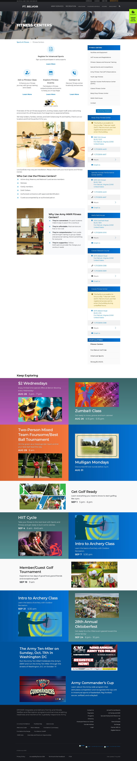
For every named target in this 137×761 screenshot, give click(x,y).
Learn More (50, 64)
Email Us (97, 165)
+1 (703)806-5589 (100, 271)
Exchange (117, 724)
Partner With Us (115, 727)
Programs (91, 716)
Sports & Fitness (23, 42)
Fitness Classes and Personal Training (103, 62)
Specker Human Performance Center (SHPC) (103, 82)
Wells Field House (96, 98)
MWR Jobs (20, 735)
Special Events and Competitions (101, 67)
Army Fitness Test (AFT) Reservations (103, 72)
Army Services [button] (57, 6)
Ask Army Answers (104, 111)
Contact (93, 103)
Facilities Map (38, 724)
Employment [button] (113, 6)
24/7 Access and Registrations (100, 57)
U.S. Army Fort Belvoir (23, 724)
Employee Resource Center (85, 721)
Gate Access (50, 724)
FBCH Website (35, 727)
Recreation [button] (71, 6)
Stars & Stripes (115, 721)
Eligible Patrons (115, 730)
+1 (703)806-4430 (100, 149)
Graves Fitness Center (97, 88)
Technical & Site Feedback (57, 756)
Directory (91, 718)
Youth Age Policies (96, 77)
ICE (119, 718)
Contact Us (90, 710)
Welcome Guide (22, 727)
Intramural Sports (97, 356)
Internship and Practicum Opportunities (39, 735)
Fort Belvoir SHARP (40, 731)
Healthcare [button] (81, 6)
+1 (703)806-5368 (100, 266)
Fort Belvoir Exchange (23, 731)
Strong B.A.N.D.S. (96, 362)
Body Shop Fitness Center (99, 93)
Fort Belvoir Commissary (51, 727)
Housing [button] (104, 6)
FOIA (70, 756)
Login (92, 727)
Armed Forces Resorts (113, 710)
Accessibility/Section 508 (37, 756)
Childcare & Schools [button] (93, 6)
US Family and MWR (114, 713)
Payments (91, 713)
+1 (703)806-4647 (100, 154)
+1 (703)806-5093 (100, 232)
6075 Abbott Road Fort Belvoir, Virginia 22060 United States (104, 258)
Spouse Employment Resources (110, 716)
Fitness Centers (95, 47)
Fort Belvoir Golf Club (98, 350)
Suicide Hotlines (89, 724)
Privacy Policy (21, 756)
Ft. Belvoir (30, 6)
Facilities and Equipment (98, 52)
